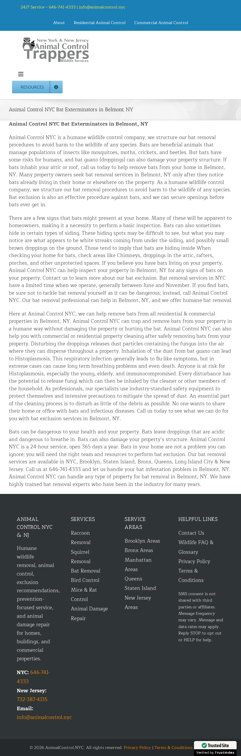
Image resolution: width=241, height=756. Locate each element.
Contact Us (191, 533)
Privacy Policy (194, 561)
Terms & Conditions (174, 747)
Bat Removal (85, 571)
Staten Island (140, 588)
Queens (133, 579)
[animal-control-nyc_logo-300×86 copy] (56, 39)
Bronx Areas (139, 550)
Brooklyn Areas (142, 541)
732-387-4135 (32, 699)
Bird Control (85, 580)
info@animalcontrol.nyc (102, 7)
